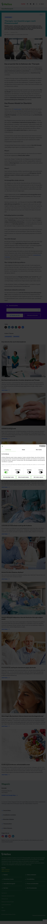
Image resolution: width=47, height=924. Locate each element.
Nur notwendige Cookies (8, 477)
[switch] (17, 472)
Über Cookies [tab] (39, 449)
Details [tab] (23, 449)
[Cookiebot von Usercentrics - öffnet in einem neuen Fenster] (40, 446)
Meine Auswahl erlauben (23, 477)
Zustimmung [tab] (8, 449)
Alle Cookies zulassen (38, 477)
